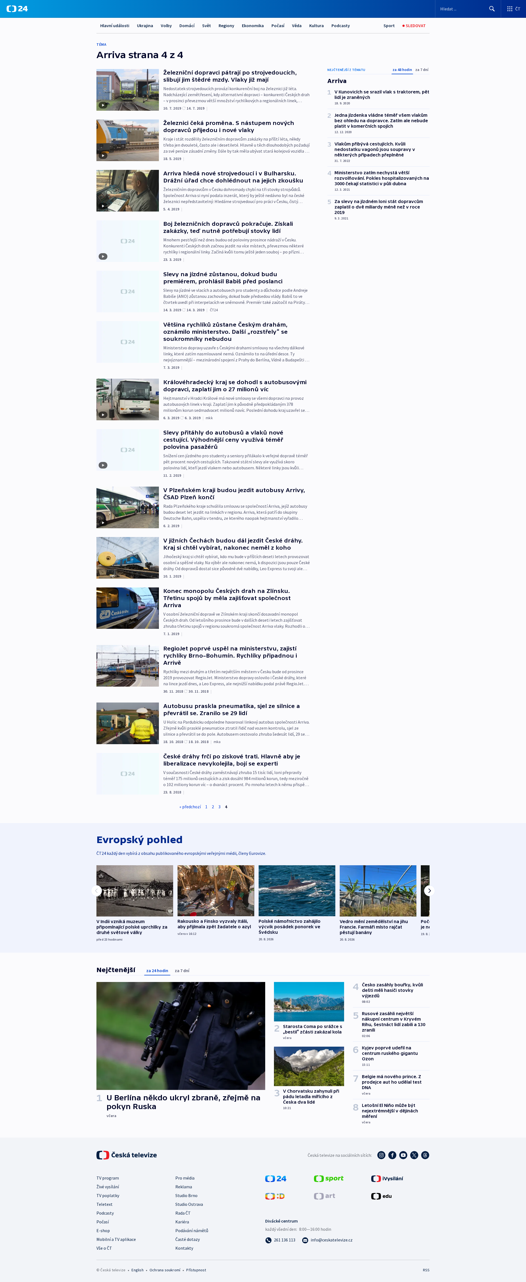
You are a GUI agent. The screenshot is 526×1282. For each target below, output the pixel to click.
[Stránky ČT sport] (329, 1178)
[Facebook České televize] (392, 1155)
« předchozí (190, 806)
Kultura (316, 25)
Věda (297, 25)
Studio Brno (186, 1195)
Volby (166, 25)
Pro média (185, 1178)
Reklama (183, 1186)
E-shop (103, 1230)
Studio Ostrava (189, 1204)
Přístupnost (196, 1269)
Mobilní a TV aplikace (116, 1239)
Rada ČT (183, 1213)
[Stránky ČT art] (324, 1195)
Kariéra (182, 1221)
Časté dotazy (187, 1239)
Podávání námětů (191, 1230)
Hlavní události (114, 25)
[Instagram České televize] (381, 1155)
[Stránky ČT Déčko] (275, 1195)
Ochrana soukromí (165, 1269)
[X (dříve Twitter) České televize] (414, 1155)
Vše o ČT (104, 1248)
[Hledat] (492, 9)
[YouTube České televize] (403, 1155)
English (137, 1269)
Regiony (226, 25)
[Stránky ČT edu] (381, 1195)
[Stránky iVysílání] (387, 1178)
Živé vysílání (107, 1186)
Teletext (104, 1204)
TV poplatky (107, 1195)
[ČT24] (17, 8)
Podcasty (340, 25)
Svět (206, 25)
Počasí (277, 25)
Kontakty (184, 1248)
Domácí (187, 25)
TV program (107, 1178)
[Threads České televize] (425, 1155)
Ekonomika (253, 25)
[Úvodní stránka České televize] (127, 1155)
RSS (426, 1269)
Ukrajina (145, 25)
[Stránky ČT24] (275, 1178)
